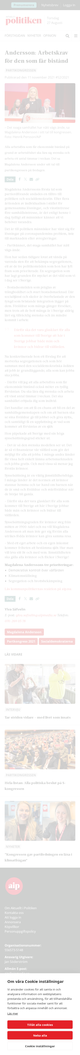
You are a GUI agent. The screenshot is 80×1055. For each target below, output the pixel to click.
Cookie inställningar (40, 1046)
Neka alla (40, 1035)
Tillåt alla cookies (40, 1025)
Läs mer (12, 1013)
